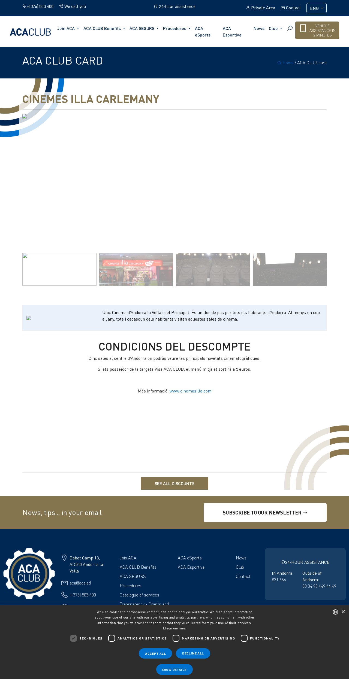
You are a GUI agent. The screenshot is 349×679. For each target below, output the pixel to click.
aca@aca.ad (80, 583)
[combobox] (335, 612)
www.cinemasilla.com (191, 391)
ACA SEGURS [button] (142, 28)
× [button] (343, 612)
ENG (315, 8)
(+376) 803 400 (83, 595)
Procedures (130, 585)
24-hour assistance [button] (176, 6)
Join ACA (128, 558)
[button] (320, 182)
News (259, 28)
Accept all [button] (155, 653)
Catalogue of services (139, 595)
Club (240, 567)
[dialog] (174, 642)
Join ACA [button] (66, 28)
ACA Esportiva (232, 31)
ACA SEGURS (133, 576)
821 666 (279, 579)
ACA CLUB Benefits (138, 567)
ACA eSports (202, 31)
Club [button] (274, 28)
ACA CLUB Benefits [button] (102, 28)
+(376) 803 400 (40, 6)
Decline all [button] (193, 653)
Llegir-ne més (174, 628)
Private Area (262, 7)
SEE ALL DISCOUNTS (174, 483)
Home (287, 62)
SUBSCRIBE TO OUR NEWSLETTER (263, 512)
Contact (293, 7)
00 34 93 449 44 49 (319, 586)
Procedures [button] (175, 28)
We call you (74, 6)
